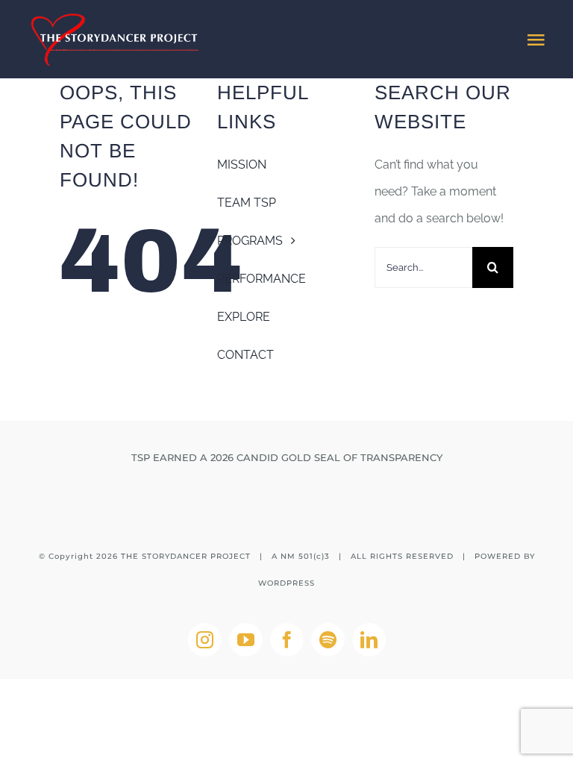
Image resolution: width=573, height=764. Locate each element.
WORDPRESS (286, 583)
